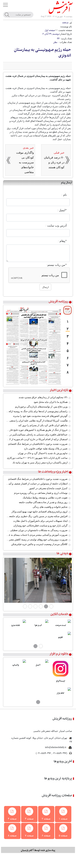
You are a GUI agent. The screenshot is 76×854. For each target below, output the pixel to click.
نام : (64, 194)
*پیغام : (62, 241)
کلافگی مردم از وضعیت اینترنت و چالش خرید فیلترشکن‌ (39, 544)
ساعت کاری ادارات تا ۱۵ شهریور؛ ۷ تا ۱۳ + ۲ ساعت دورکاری (37, 457)
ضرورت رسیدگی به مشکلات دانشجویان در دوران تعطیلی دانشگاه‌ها (36, 530)
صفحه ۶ (46, 835)
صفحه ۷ (29, 835)
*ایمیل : (62, 210)
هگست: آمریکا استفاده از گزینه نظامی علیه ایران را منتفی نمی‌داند (36, 420)
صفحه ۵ (63, 835)
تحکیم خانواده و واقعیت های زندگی (50, 507)
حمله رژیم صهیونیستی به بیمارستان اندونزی (42, 52)
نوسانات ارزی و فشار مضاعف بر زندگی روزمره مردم (40, 493)
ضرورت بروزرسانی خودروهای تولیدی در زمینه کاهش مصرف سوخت (36, 539)
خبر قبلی (59, 152)
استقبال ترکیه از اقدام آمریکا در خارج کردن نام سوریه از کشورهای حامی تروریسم (36, 439)
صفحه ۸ (12, 835)
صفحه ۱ (63, 818)
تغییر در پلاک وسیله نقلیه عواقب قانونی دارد (45, 448)
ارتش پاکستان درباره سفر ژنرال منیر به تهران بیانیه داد (40, 462)
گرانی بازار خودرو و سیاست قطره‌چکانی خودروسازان (40, 525)
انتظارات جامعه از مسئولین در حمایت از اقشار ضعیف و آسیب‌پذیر (36, 483)
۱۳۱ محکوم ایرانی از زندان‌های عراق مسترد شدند (43, 397)
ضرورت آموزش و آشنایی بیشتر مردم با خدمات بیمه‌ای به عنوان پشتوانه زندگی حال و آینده (36, 534)
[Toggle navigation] (5, 5)
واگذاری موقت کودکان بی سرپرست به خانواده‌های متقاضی (25, 162)
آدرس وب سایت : (56, 225)
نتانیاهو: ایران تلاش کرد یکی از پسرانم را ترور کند (42, 425)
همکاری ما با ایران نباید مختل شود (50, 402)
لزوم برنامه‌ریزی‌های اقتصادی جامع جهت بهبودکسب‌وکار (39, 511)
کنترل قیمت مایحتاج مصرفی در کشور (48, 488)
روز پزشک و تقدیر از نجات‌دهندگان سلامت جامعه (43, 502)
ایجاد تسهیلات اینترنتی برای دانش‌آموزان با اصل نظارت (40, 520)
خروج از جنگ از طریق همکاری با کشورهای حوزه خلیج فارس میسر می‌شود (36, 430)
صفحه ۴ (12, 818)
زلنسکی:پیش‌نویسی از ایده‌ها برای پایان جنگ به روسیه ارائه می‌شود (36, 411)
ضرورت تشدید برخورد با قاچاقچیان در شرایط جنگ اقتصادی (37, 443)
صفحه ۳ (29, 818)
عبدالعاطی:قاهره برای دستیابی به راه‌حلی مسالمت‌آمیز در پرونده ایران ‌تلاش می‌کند (36, 434)
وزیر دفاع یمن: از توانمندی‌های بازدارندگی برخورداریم (41, 406)
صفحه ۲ (46, 818)
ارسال (45, 287)
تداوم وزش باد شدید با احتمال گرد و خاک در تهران (42, 453)
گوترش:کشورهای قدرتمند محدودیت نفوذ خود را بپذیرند (40, 416)
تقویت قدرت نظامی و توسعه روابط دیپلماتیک (45, 497)
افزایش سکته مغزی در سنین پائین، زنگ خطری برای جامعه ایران (36, 516)
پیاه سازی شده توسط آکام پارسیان (38, 850)
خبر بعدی (28, 147)
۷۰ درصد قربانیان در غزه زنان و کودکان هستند (54, 162)
